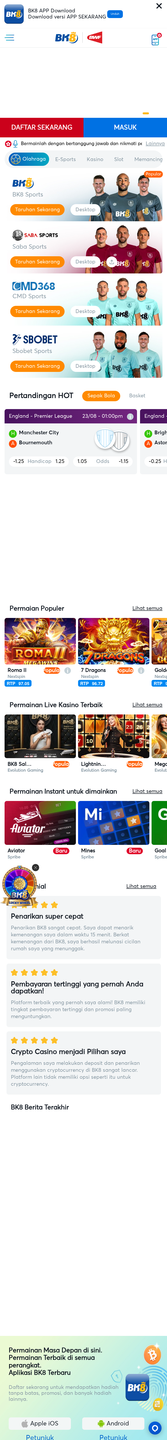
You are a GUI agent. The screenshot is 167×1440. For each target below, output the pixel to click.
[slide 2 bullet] (144, 113)
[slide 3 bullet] (150, 113)
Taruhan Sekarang (37, 209)
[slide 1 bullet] (139, 113)
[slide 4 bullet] (156, 113)
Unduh (115, 14)
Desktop (85, 209)
